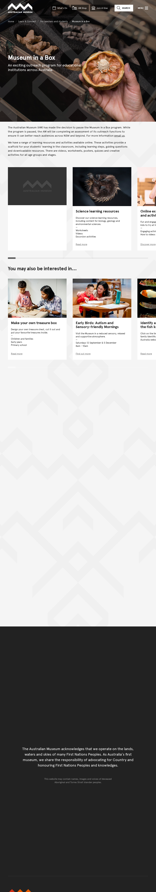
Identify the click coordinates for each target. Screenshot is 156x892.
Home (11, 21)
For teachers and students (54, 21)
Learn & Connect (27, 21)
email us (119, 135)
